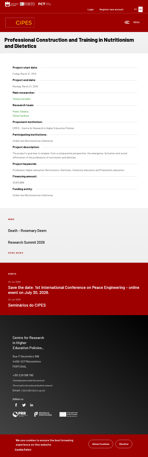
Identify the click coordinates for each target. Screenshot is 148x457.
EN (140, 9)
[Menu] (127, 23)
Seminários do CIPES (27, 304)
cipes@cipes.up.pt (33, 390)
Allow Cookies (100, 443)
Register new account (111, 9)
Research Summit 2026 (26, 242)
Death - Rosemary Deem (27, 230)
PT (135, 9)
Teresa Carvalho (22, 98)
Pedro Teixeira (20, 111)
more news (15, 252)
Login (90, 9)
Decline (124, 444)
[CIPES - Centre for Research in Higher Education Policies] (20, 22)
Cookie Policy (23, 449)
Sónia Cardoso (21, 115)
